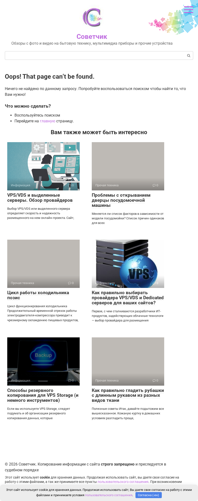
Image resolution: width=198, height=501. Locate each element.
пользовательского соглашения (123, 482)
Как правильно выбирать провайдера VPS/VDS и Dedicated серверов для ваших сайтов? (128, 298)
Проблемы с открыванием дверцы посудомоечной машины (121, 200)
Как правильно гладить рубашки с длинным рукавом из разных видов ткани (128, 395)
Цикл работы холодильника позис (38, 295)
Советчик (92, 37)
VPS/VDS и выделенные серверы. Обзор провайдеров (40, 197)
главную (47, 121)
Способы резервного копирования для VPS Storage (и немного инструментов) (42, 395)
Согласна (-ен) (148, 495)
